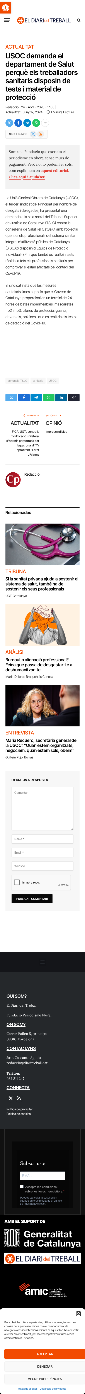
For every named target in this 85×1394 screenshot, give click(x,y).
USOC (53, 380)
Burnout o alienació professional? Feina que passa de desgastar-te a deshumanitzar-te (38, 664)
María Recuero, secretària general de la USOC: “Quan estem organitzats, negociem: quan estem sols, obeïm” (40, 745)
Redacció (12, 107)
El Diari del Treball (21, 1005)
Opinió (54, 423)
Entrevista (19, 733)
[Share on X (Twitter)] (9, 123)
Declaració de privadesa (53, 1388)
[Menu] (7, 20)
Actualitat (19, 47)
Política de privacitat (19, 1109)
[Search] (78, 20)
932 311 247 (15, 1078)
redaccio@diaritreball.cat (27, 1063)
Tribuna (15, 571)
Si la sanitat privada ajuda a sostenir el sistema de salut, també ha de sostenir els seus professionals (41, 584)
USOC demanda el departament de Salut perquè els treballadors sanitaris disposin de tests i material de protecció (41, 77)
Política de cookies (27, 1388)
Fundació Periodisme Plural (29, 1015)
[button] (5, 8)
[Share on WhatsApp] (36, 123)
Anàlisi (14, 652)
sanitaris (38, 380)
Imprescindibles (56, 431)
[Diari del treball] (44, 20)
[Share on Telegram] (27, 123)
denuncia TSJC (17, 380)
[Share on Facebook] (18, 123)
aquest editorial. (55, 170)
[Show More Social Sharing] (45, 123)
